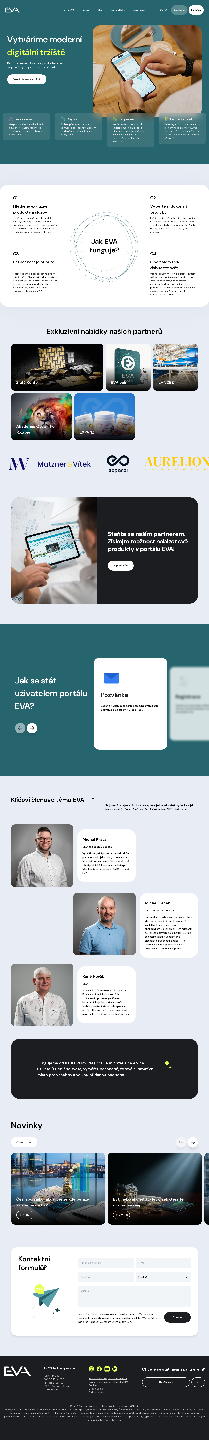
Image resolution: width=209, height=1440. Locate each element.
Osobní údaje (96, 1388)
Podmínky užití (96, 1392)
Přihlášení (196, 10)
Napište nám (139, 10)
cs (161, 10)
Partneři (86, 10)
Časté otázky (117, 10)
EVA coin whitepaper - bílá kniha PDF (108, 1378)
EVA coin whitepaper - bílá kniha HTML (109, 1381)
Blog (100, 10)
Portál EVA (68, 10)
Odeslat (177, 1317)
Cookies (93, 1385)
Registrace (179, 10)
